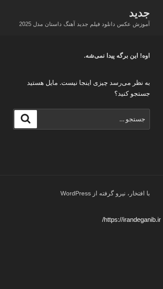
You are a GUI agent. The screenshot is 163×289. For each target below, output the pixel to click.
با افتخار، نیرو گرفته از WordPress (105, 193)
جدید (139, 13)
